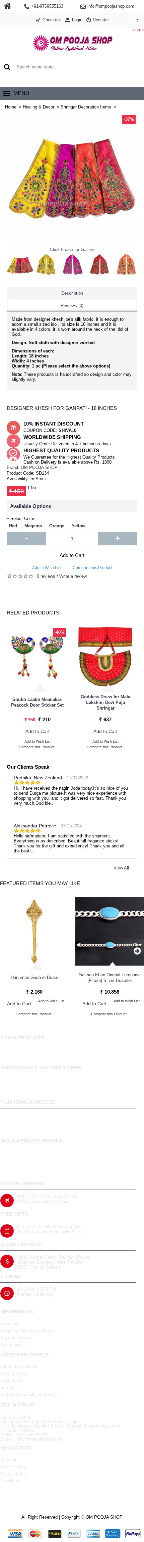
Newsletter (10, 1480)
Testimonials (12, 1344)
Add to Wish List (46, 567)
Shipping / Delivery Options (26, 1330)
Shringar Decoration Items (86, 106)
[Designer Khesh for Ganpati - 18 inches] (20, 265)
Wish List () (12, 1473)
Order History (13, 1466)
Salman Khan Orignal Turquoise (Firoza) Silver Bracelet (110, 977)
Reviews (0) (72, 305)
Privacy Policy (14, 1373)
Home (10, 106)
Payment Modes (16, 1337)
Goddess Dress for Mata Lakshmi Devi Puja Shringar (105, 702)
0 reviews (46, 576)
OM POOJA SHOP (39, 467)
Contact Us (11, 1380)
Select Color (22, 518)
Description (72, 293)
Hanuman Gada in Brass (34, 977)
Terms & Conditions (19, 1366)
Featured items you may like (40, 883)
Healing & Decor (38, 106)
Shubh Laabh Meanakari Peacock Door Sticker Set (37, 702)
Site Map (9, 1387)
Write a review (73, 576)
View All (121, 867)
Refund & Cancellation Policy (28, 1394)
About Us (9, 1323)
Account (8, 1459)
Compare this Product (92, 567)
